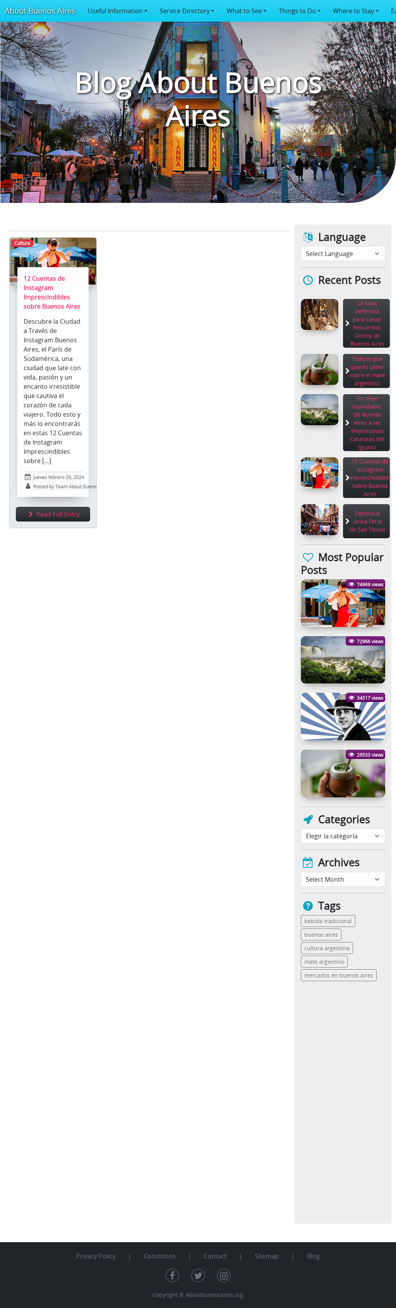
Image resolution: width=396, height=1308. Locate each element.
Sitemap (267, 1256)
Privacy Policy (96, 1256)
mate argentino (324, 961)
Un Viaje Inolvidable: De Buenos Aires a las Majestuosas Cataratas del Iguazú (367, 423)
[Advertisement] (326, 1105)
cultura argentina (327, 948)
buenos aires (321, 934)
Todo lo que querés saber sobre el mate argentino (367, 371)
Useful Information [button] (115, 11)
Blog (313, 1256)
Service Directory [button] (185, 11)
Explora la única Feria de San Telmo (367, 521)
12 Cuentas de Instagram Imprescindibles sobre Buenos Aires (370, 478)
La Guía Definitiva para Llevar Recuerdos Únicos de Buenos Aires (367, 323)
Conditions (160, 1256)
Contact (215, 1256)
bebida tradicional (328, 921)
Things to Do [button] (297, 11)
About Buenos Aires (40, 10)
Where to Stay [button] (353, 11)
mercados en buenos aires (338, 975)
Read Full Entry (57, 514)
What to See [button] (244, 11)
